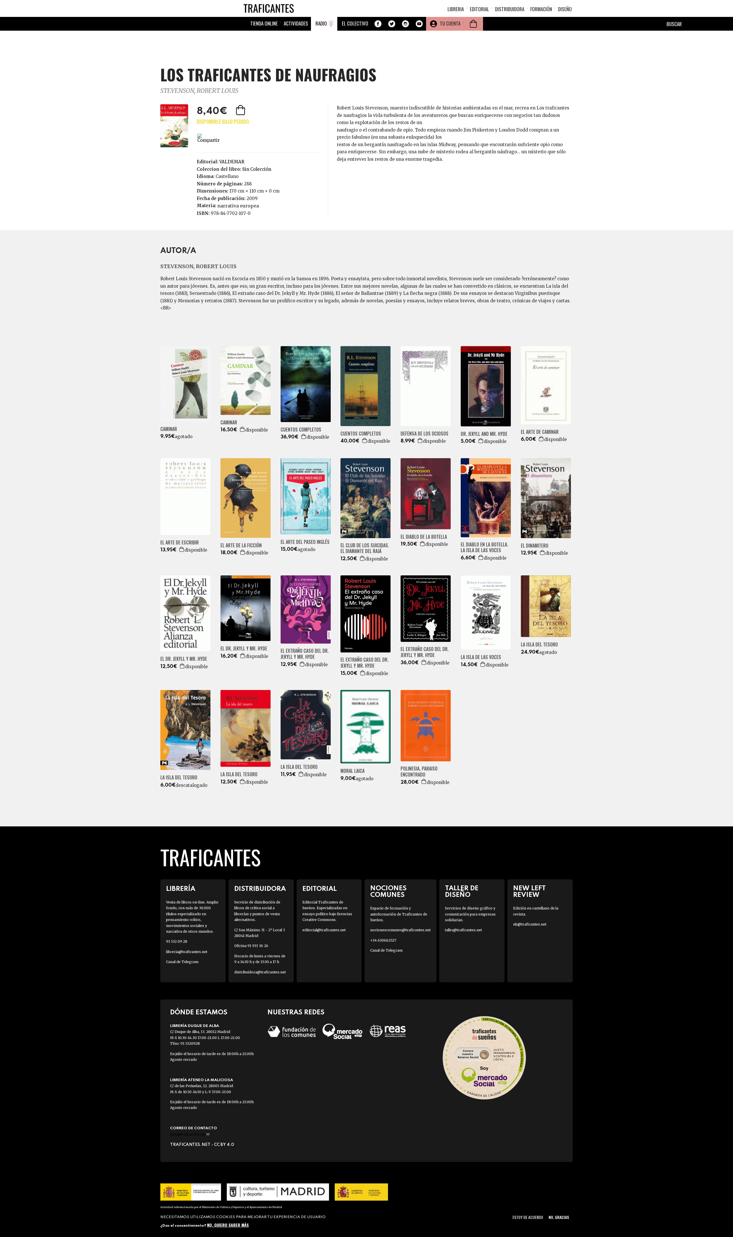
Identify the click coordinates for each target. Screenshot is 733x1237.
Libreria (456, 9)
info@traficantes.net (189, 1134)
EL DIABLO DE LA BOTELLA (424, 537)
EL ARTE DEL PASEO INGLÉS (305, 542)
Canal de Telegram (182, 962)
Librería (180, 889)
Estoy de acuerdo (528, 1217)
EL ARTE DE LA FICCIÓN (241, 545)
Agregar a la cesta (241, 110)
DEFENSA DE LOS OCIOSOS (424, 434)
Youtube (419, 24)
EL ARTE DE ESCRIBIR (179, 543)
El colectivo (355, 23)
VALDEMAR (231, 161)
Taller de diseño (461, 891)
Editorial (479, 9)
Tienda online (264, 23)
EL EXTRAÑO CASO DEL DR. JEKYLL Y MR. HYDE (305, 654)
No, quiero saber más (228, 1225)
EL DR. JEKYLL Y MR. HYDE (183, 659)
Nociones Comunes (388, 891)
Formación (541, 9)
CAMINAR (168, 429)
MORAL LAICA (352, 771)
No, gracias (559, 1217)
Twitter (392, 24)
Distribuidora (509, 9)
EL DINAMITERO (534, 546)
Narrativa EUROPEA (238, 206)
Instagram (405, 24)
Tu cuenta (450, 23)
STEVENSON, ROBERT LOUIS (199, 91)
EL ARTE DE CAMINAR (540, 432)
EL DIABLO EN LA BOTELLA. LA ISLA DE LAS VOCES (484, 548)
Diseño (565, 9)
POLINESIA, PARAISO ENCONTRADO (419, 772)
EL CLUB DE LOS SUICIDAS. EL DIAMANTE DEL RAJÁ (364, 548)
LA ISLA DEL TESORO (539, 645)
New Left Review (529, 891)
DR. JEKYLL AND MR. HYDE (484, 434)
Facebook (378, 24)
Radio (321, 23)
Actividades (296, 23)
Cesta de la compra (473, 24)
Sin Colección (256, 169)
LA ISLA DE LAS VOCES (481, 657)
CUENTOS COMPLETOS (301, 430)
